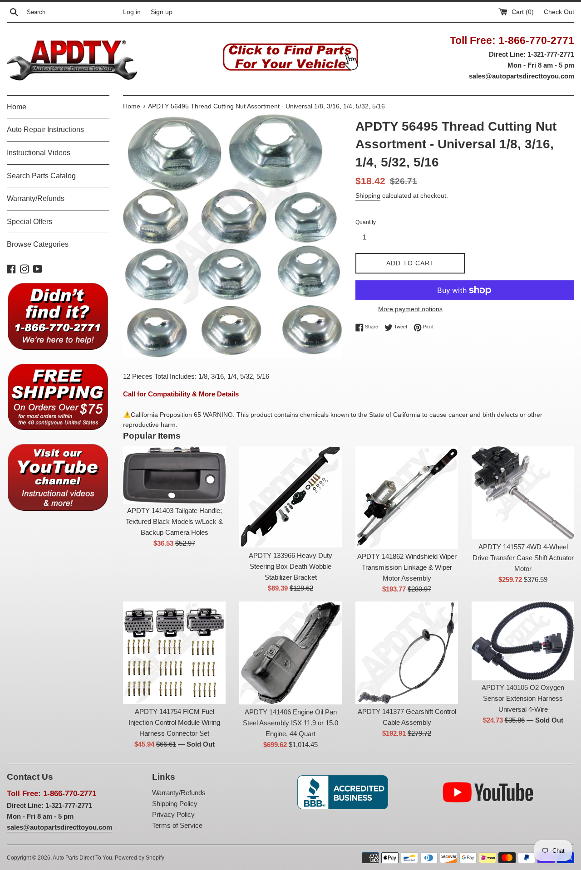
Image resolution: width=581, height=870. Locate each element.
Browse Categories (38, 244)
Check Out (559, 12)
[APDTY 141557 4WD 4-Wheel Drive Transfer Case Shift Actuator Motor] (523, 492)
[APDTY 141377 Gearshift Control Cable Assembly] (406, 652)
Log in (132, 12)
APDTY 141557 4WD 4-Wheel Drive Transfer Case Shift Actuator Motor (523, 557)
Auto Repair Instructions (45, 129)
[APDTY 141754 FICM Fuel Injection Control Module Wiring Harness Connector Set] (174, 652)
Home (16, 107)
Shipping (367, 195)
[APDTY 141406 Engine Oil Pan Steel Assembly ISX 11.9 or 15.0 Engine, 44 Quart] (290, 652)
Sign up (161, 12)
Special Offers (29, 221)
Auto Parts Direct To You (82, 858)
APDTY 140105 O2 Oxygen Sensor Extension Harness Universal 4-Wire (523, 698)
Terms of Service (177, 825)
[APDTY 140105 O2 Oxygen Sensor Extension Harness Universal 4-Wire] (523, 640)
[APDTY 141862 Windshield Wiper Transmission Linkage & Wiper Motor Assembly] (406, 497)
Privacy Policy (173, 814)
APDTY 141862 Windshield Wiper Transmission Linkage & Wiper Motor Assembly (407, 567)
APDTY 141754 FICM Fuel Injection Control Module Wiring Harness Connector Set (174, 722)
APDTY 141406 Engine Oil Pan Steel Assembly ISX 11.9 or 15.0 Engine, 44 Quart (290, 723)
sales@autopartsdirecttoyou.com (521, 76)
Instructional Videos (38, 152)
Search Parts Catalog (41, 176)
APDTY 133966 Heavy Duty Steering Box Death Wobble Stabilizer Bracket (290, 566)
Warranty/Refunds (35, 198)
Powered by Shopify (139, 858)
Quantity (365, 222)
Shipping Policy (174, 803)
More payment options (410, 309)
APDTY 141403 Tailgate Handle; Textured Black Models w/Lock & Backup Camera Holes (174, 521)
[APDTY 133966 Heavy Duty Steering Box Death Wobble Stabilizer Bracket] (290, 497)
